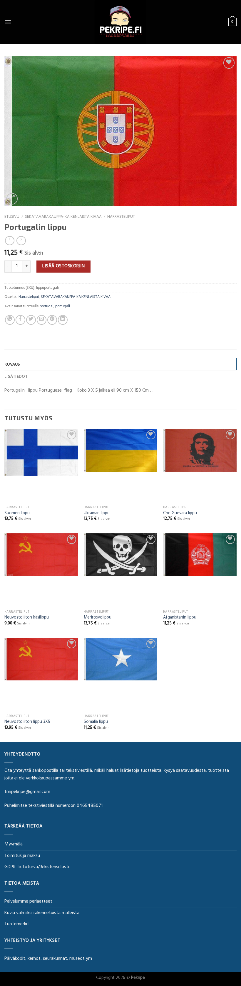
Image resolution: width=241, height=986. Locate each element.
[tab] (120, 364)
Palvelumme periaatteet (28, 901)
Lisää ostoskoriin (63, 266)
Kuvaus (12, 364)
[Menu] (7, 22)
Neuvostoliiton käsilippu (26, 618)
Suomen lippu (17, 514)
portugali (62, 306)
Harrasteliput (121, 217)
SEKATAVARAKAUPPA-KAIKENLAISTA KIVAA (63, 217)
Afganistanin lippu (179, 618)
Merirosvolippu (97, 618)
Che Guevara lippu (180, 514)
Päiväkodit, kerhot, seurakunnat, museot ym (48, 958)
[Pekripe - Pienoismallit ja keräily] (120, 22)
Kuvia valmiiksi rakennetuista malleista (41, 913)
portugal (46, 306)
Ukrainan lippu (97, 514)
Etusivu (11, 217)
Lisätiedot (16, 376)
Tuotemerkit (16, 924)
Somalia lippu (96, 722)
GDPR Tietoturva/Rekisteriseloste (37, 867)
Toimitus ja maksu (22, 856)
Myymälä (13, 844)
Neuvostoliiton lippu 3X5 (27, 722)
